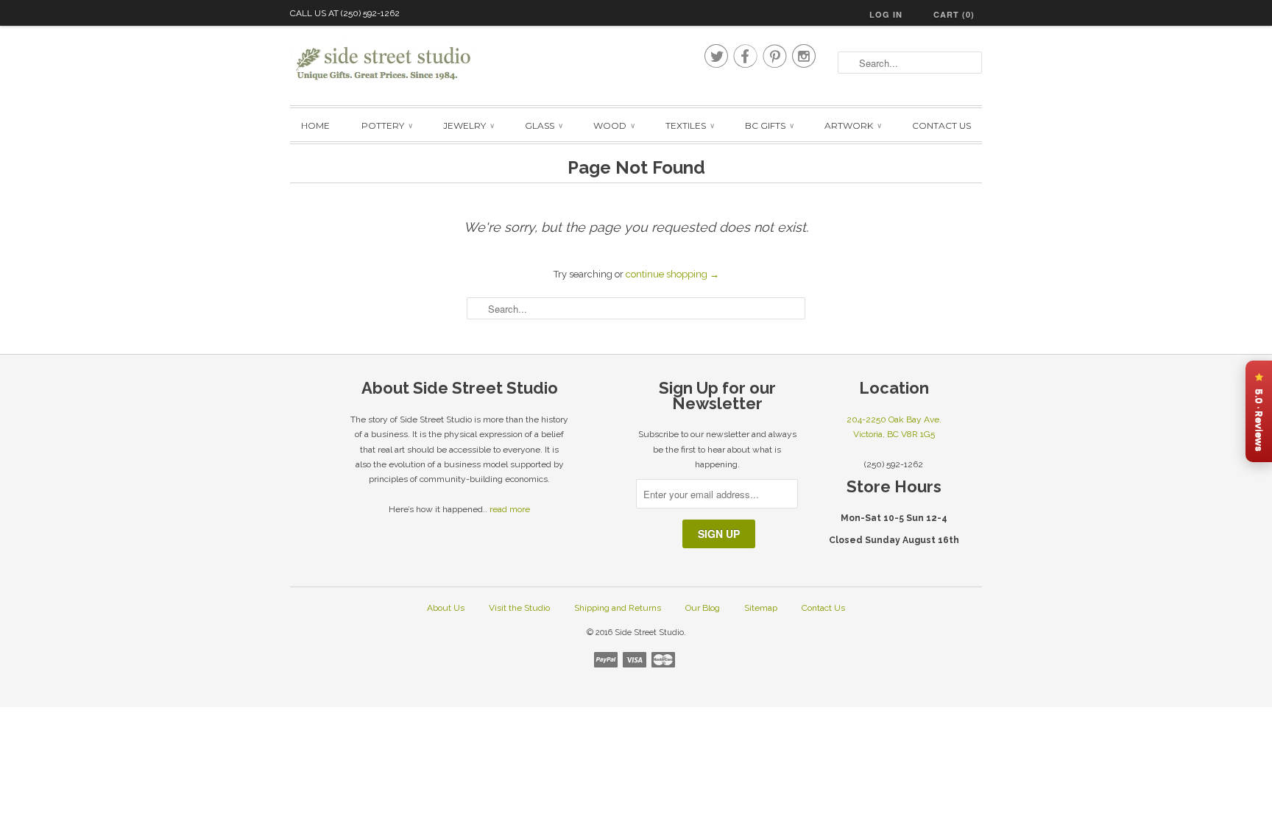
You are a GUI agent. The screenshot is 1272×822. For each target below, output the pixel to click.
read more (510, 509)
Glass (543, 125)
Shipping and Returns (617, 608)
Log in (885, 14)
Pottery (386, 125)
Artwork (852, 125)
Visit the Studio (519, 608)
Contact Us (941, 125)
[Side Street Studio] (393, 64)
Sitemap (760, 608)
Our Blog (702, 608)
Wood (613, 125)
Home (315, 125)
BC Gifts (769, 125)
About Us (445, 608)
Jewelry (468, 125)
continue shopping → (672, 274)
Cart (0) (954, 14)
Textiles (689, 125)
